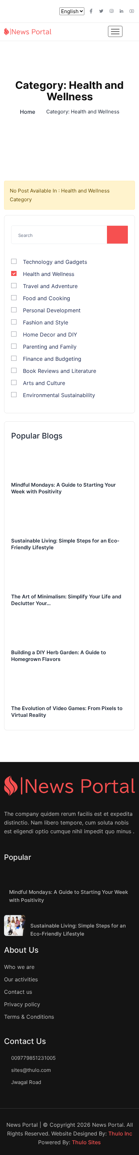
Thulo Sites (86, 1142)
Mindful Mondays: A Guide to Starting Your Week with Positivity (63, 488)
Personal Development (52, 310)
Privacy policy (22, 1004)
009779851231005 (33, 1058)
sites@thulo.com (31, 1070)
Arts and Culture (44, 383)
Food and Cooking (46, 298)
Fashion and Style (45, 322)
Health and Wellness (48, 274)
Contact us (18, 991)
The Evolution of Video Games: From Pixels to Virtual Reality (66, 711)
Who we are (19, 967)
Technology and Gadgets (55, 261)
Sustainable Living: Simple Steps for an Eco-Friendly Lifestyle (65, 544)
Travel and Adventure (50, 286)
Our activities (21, 979)
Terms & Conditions (29, 1016)
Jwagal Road (26, 1082)
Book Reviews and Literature (59, 371)
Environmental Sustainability (59, 395)
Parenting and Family (50, 346)
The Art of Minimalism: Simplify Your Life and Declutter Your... (66, 599)
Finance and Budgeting (52, 358)
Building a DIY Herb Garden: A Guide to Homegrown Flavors (58, 655)
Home (27, 111)
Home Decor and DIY (50, 334)
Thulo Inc (120, 1133)
